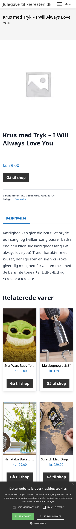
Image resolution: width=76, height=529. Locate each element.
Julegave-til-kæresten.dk (27, 4)
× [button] (73, 484)
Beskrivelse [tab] (16, 218)
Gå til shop (16, 177)
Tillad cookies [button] (23, 516)
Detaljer (50, 501)
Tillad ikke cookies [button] (50, 516)
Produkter (20, 199)
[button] (38, 523)
